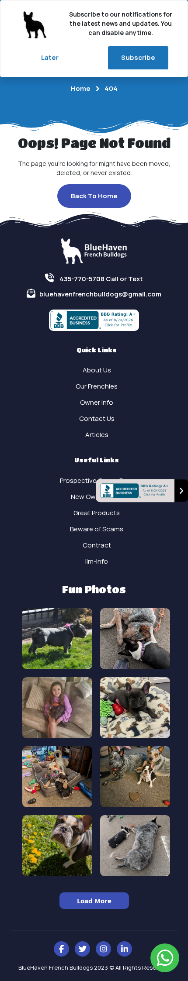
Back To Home (94, 195)
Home (81, 88)
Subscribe (138, 57)
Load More (94, 900)
